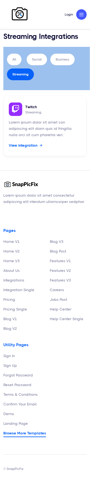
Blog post (58, 251)
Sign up (10, 365)
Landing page (15, 423)
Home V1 (11, 241)
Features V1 (60, 261)
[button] (81, 14)
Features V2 (60, 270)
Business (62, 59)
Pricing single (15, 309)
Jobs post (58, 299)
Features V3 (60, 280)
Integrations (13, 280)
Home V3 (11, 261)
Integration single (18, 290)
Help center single (66, 319)
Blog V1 (10, 319)
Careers (57, 290)
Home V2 (11, 251)
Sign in (9, 356)
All (14, 59)
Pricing (9, 299)
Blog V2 (10, 328)
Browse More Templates (24, 433)
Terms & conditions (20, 394)
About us (11, 270)
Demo (8, 414)
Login (69, 14)
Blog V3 (56, 241)
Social (37, 59)
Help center (60, 309)
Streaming (20, 74)
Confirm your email (20, 404)
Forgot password (18, 375)
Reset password (17, 385)
